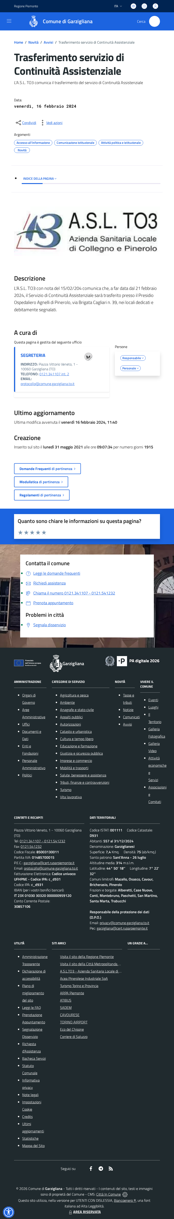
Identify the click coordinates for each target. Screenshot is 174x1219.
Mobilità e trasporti (74, 768)
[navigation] (9, 21)
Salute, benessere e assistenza (83, 775)
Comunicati (131, 717)
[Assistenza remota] (125, 1194)
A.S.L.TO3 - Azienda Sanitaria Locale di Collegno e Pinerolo (104, 971)
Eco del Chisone (72, 1029)
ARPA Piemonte (72, 993)
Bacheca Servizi (34, 1058)
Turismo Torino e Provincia (79, 985)
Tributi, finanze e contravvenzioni (84, 782)
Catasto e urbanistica (76, 731)
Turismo (65, 789)
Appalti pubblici (71, 717)
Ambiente (67, 702)
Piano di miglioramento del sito (33, 993)
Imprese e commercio (76, 760)
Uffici (26, 724)
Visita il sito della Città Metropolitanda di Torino (95, 964)
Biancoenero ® (125, 1200)
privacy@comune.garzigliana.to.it (124, 922)
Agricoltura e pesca (74, 695)
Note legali (30, 1094)
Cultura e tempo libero (76, 738)
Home (18, 42)
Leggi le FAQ (31, 1007)
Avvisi (48, 42)
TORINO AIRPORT (73, 1022)
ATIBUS (65, 1000)
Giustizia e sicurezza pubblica (81, 753)
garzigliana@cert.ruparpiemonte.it (49, 863)
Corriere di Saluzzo (73, 1036)
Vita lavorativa (71, 797)
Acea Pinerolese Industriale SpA (84, 978)
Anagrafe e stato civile (77, 709)
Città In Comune (108, 1194)
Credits (27, 1116)
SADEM (66, 1007)
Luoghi (153, 707)
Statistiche (30, 1138)
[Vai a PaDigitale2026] (132, 660)
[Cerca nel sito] (154, 21)
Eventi (153, 700)
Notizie (128, 709)
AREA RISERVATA (87, 1211)
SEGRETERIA (33, 355)
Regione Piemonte (26, 6)
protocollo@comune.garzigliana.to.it (48, 383)
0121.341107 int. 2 (54, 374)
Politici (27, 775)
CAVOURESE (70, 1014)
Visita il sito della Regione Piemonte (87, 956)
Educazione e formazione (78, 746)
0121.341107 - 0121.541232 (42, 841)
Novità (33, 42)
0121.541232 (31, 846)
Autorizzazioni (70, 724)
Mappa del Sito (33, 1145)
